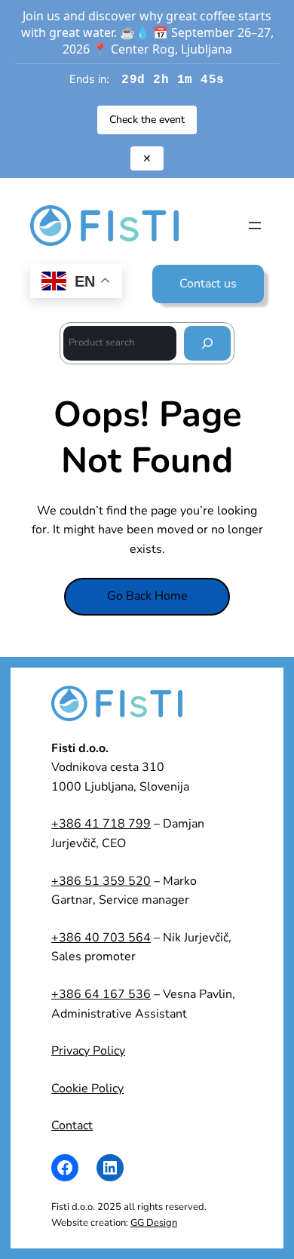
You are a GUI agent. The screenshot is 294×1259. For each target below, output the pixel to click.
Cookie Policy (87, 1088)
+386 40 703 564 (101, 937)
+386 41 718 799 (101, 823)
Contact (72, 1125)
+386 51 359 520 (101, 881)
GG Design (153, 1223)
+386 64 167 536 (101, 994)
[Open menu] (255, 225)
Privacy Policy (88, 1051)
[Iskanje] (207, 343)
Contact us (208, 283)
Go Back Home (147, 596)
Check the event (147, 119)
